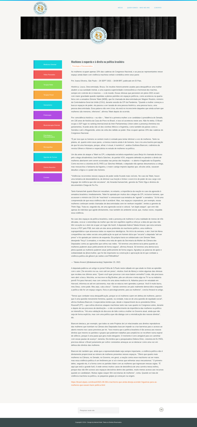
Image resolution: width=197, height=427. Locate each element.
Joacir (53, 411)
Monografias (48, 147)
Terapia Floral (48, 95)
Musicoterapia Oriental (52, 125)
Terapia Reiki (48, 85)
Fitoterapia (47, 115)
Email (161, 410)
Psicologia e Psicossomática (82, 66)
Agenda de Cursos (50, 157)
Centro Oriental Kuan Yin (40, 5)
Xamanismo (48, 105)
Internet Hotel (98, 422)
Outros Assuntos (49, 167)
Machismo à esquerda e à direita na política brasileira (97, 62)
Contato (46, 177)
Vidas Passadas (49, 75)
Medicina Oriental (50, 64)
